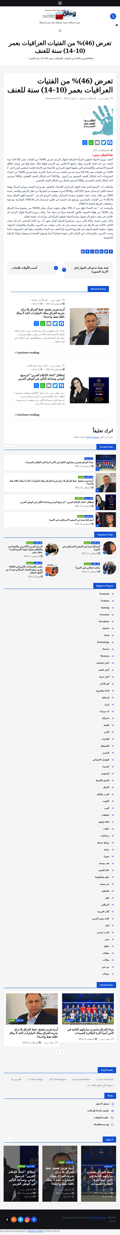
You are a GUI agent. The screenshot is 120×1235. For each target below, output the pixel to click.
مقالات (106, 959)
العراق (83, 98)
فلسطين (105, 890)
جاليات (106, 828)
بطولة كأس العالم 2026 (99, 1085)
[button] (6, 447)
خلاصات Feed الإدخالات (98, 1110)
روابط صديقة (103, 842)
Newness (104, 614)
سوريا (106, 856)
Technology (103, 642)
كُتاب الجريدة (103, 911)
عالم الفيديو (104, 870)
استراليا (80, 498)
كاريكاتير (105, 904)
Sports (105, 628)
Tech (106, 635)
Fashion (105, 600)
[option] (60, 464)
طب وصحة (104, 863)
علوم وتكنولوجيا (102, 877)
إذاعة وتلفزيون (102, 690)
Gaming (105, 607)
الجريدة (105, 766)
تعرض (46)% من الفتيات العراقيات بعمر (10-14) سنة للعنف (58, 58)
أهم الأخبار (91, 98)
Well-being (35, 1079)
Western (104, 656)
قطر (107, 897)
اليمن (106, 808)
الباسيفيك (105, 745)
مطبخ (106, 946)
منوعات (105, 973)
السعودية (105, 773)
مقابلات (105, 953)
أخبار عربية (43, 365)
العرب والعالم (103, 794)
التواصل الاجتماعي (100, 759)
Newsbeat (104, 621)
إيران (107, 704)
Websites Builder (98, 1217)
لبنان (107, 925)
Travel (105, 649)
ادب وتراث (104, 711)
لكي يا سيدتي (103, 932)
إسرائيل (105, 697)
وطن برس (104, 98)
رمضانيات (104, 835)
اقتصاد (34, 299)
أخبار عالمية (104, 669)
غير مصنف (104, 884)
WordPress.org (101, 1124)
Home (90, 58)
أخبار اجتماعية (103, 662)
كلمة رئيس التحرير (100, 918)
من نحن (105, 967)
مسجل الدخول (92, 437)
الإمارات (105, 739)
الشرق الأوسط (102, 780)
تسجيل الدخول (102, 1103)
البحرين (105, 752)
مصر (107, 939)
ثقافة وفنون (103, 821)
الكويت (106, 801)
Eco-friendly (104, 1079)
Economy (104, 593)
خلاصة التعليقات (101, 1117)
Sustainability (80, 1079)
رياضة (106, 849)
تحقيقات (105, 814)
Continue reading (27, 352)
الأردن (106, 732)
